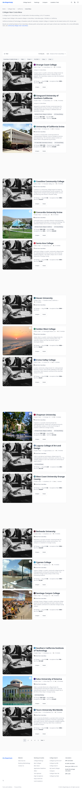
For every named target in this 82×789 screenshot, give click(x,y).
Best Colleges (37, 763)
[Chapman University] (17, 426)
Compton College (43, 21)
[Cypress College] (17, 574)
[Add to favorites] (30, 63)
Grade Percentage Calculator (70, 770)
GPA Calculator (69, 760)
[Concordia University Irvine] (17, 224)
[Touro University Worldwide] (17, 721)
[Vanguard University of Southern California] (17, 107)
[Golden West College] (17, 340)
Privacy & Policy (17, 787)
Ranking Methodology (24, 763)
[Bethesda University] (17, 543)
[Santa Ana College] (17, 255)
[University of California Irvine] (17, 138)
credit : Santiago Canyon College (23, 618)
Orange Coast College (8, 18)
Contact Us (21, 766)
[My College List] (77, 2)
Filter (7, 54)
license (30, 151)
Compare (45, 2)
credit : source (26, 237)
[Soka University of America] (17, 690)
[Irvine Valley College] (17, 371)
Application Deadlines (40, 768)
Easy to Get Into (38, 778)
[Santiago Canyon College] (17, 605)
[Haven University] (17, 309)
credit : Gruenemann (25, 587)
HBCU (35, 771)
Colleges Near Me (54, 773)
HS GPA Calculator (70, 763)
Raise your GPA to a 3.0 (71, 766)
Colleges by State (54, 776)
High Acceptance (38, 776)
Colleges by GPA (54, 763)
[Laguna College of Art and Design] (17, 457)
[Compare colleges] (74, 2)
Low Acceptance (38, 781)
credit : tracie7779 (26, 440)
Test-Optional (37, 773)
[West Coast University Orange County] (17, 488)
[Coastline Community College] (17, 193)
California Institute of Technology (11, 21)
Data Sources (21, 760)
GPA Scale (67, 773)
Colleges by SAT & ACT (56, 760)
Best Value (37, 766)
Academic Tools (55, 2)
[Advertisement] (34, 39)
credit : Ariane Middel (25, 151)
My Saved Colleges (55, 768)
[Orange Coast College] (17, 76)
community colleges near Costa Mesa (18, 25)
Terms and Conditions (7, 787)
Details (44, 87)
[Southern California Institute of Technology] (17, 659)
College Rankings (38, 760)
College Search (54, 766)
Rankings (36, 2)
